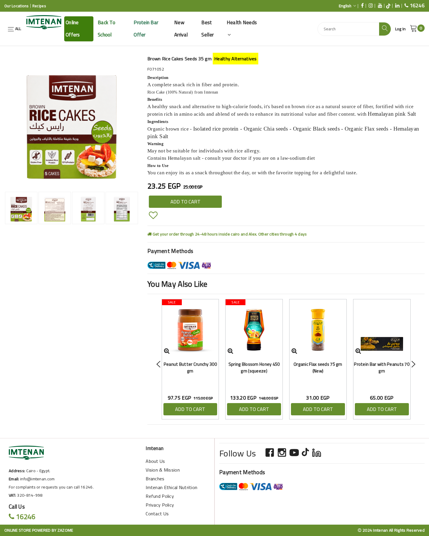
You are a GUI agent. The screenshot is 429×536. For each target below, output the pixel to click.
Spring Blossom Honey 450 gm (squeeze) (254, 367)
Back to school (106, 28)
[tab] (21, 208)
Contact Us (157, 513)
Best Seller (207, 28)
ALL (17, 28)
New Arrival (181, 28)
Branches (155, 478)
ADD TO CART (185, 201)
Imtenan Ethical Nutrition (171, 487)
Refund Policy (160, 496)
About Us (155, 461)
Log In (400, 29)
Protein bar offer (146, 28)
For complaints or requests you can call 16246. (51, 487)
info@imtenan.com (37, 479)
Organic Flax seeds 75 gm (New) (318, 367)
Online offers (73, 28)
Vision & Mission (162, 469)
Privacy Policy (160, 504)
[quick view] (167, 351)
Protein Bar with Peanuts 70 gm (381, 367)
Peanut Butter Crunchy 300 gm (190, 367)
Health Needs (242, 22)
